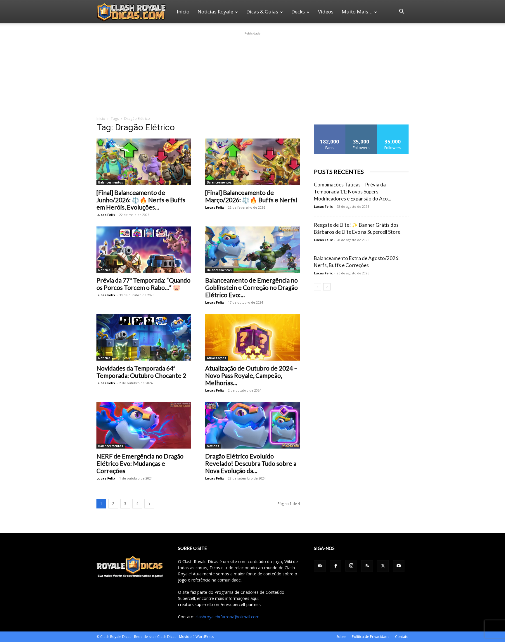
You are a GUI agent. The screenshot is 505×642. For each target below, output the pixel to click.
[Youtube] (398, 566)
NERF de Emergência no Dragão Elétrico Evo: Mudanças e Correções (140, 463)
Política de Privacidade (371, 636)
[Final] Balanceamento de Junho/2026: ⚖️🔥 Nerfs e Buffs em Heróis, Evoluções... (140, 200)
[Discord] (320, 566)
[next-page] (149, 503)
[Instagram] (351, 566)
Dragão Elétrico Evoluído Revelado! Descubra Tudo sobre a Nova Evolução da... (250, 463)
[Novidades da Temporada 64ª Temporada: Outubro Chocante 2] (143, 337)
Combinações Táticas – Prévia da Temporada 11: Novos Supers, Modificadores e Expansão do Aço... (352, 191)
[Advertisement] (252, 73)
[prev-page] (317, 286)
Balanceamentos (110, 182)
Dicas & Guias (262, 11)
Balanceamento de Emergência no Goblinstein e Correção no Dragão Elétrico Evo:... (251, 287)
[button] (402, 12)
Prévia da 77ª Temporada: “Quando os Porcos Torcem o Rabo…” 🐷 (143, 283)
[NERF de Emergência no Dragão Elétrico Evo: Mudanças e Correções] (143, 425)
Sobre (341, 636)
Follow (361, 126)
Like (329, 126)
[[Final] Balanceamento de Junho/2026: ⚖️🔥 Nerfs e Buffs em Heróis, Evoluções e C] (143, 162)
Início (183, 11)
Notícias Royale (215, 11)
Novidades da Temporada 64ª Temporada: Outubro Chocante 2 (141, 371)
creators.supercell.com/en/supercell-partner (219, 604)
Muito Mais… (357, 11)
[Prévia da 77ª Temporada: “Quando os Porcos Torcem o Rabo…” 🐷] (143, 249)
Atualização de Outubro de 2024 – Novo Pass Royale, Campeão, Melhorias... (251, 375)
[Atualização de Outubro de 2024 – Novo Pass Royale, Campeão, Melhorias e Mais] (252, 337)
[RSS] (367, 566)
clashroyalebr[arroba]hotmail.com (228, 616)
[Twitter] (383, 566)
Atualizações (216, 358)
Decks (298, 11)
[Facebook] (335, 566)
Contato (402, 636)
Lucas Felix (105, 214)
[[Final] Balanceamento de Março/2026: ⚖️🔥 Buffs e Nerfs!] (252, 162)
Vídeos (325, 11)
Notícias (104, 270)
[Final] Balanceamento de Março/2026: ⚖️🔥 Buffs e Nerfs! (251, 196)
